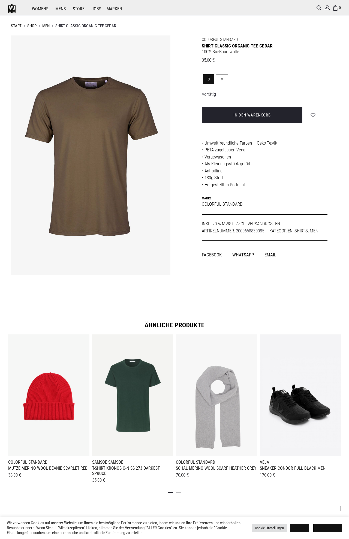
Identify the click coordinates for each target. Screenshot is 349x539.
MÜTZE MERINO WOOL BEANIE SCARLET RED (48, 468)
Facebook (212, 254)
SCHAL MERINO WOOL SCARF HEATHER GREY (216, 468)
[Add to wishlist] (82, 341)
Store (79, 8)
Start (16, 25)
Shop (32, 25)
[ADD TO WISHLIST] (313, 115)
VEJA (264, 462)
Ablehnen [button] (299, 528)
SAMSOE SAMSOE (107, 462)
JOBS (96, 8)
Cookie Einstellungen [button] (269, 528)
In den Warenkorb (252, 115)
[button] (170, 491)
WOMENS (40, 8)
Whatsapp (243, 254)
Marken (114, 8)
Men (46, 25)
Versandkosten (264, 223)
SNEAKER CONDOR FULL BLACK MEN (293, 468)
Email (270, 254)
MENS (60, 8)
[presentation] (11, 394)
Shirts (301, 230)
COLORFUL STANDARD (220, 39)
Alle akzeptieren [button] (328, 528)
